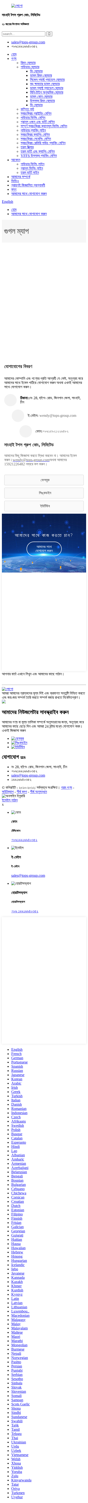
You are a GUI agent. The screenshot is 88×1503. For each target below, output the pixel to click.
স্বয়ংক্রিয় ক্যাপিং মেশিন (35, 135)
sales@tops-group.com (28, 775)
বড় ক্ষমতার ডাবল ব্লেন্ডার (45, 84)
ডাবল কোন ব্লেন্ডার (41, 97)
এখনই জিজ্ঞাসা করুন (14, 731)
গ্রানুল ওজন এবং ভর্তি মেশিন (38, 122)
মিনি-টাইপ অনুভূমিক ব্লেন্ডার (46, 92)
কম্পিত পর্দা (27, 109)
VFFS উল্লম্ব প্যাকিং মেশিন (39, 156)
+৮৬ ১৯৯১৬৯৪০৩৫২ (24, 911)
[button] (44, 480)
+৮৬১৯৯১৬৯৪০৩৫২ (24, 840)
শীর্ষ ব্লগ (22, 792)
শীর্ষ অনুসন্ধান (38, 792)
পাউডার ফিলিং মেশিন (33, 118)
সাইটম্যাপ (8, 792)
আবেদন (15, 160)
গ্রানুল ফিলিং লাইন (32, 168)
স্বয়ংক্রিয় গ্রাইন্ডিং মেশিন (36, 113)
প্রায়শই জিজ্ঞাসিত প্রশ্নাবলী (28, 185)
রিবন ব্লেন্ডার (28, 63)
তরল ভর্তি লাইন (30, 173)
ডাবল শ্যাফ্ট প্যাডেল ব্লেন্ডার (46, 88)
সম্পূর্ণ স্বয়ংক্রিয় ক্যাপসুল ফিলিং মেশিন (44, 126)
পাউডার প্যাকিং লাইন (33, 130)
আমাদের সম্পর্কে (20, 177)
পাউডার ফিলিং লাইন (32, 164)
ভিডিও (15, 181)
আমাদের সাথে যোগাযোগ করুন (29, 194)
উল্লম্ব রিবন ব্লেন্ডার (42, 101)
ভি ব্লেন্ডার (36, 71)
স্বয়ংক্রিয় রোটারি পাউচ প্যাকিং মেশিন (43, 143)
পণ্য (13, 59)
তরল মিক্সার (27, 147)
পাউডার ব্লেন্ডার (30, 67)
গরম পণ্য (66, 787)
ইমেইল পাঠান (10, 800)
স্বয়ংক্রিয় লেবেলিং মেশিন (36, 139)
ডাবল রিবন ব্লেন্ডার (41, 75)
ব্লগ (13, 189)
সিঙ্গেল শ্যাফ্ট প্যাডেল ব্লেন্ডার (47, 80)
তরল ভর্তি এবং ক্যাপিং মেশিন (38, 151)
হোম (13, 54)
